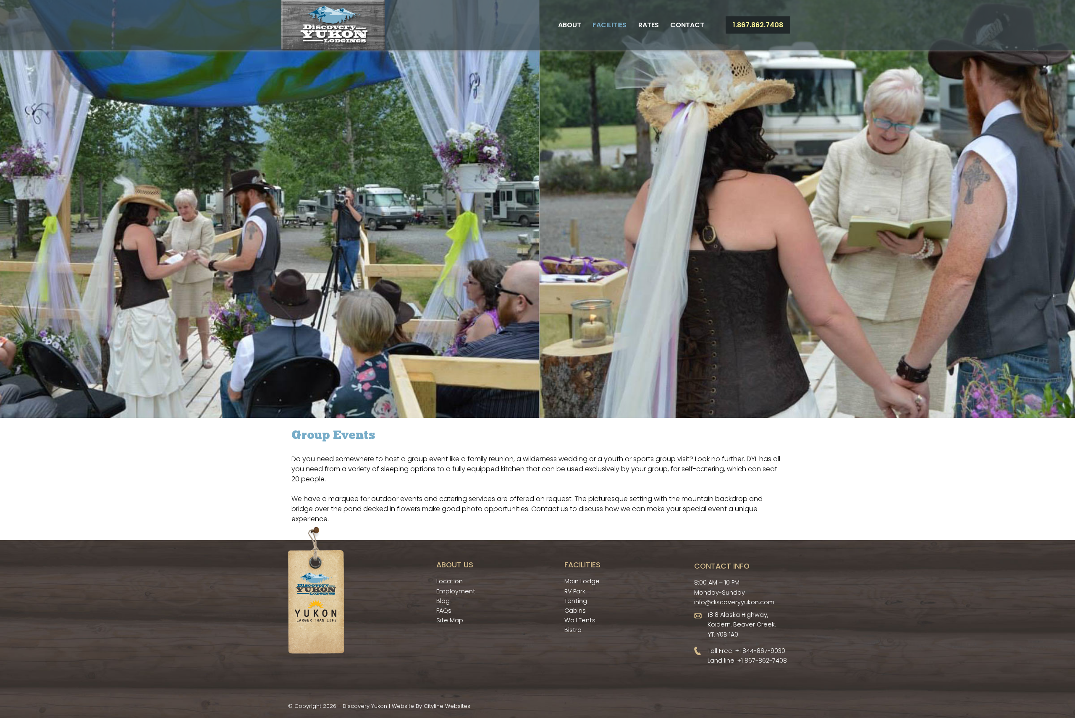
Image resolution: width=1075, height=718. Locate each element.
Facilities (610, 25)
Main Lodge (582, 581)
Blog (443, 601)
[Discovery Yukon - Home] (333, 25)
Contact (687, 25)
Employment (455, 591)
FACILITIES (582, 565)
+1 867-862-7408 (762, 660)
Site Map (449, 620)
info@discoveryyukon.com (734, 602)
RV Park (574, 591)
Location (449, 581)
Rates (648, 25)
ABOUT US (454, 565)
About (569, 25)
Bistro (573, 630)
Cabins (575, 610)
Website (403, 706)
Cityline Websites (447, 706)
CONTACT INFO (722, 566)
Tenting (575, 601)
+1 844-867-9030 (760, 651)
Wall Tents (579, 620)
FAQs (443, 610)
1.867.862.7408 (758, 25)
